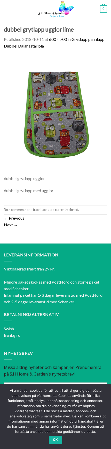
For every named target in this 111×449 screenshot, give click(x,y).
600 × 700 (58, 39)
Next (11, 224)
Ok (55, 440)
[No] (104, 418)
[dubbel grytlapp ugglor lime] (55, 114)
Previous (14, 218)
